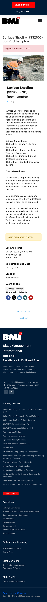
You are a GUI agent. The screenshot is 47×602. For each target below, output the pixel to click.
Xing (25, 297)
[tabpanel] (23, 68)
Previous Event (23, 311)
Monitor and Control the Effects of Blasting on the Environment (21, 475)
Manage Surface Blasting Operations (16, 466)
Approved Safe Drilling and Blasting (16, 444)
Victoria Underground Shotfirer (14, 436)
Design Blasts (8, 448)
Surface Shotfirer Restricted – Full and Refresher (21, 416)
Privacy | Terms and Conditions (14, 593)
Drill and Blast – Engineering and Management (20, 452)
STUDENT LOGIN (22, 5)
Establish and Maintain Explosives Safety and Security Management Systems (23, 457)
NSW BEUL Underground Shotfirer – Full (18, 428)
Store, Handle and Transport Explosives (18, 481)
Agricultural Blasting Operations (15, 440)
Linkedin (19, 297)
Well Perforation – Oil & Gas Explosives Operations (22, 485)
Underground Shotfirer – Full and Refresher (19, 420)
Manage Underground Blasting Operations (18, 470)
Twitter (14, 297)
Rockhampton (12, 277)
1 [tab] (5, 78)
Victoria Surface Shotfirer (12, 432)
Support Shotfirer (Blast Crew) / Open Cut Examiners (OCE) (23, 411)
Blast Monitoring (11, 561)
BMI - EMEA (9, 577)
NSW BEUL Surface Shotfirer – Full (16, 424)
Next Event (23, 318)
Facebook (8, 297)
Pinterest (30, 297)
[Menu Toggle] (39, 20)
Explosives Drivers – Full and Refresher (18, 462)
